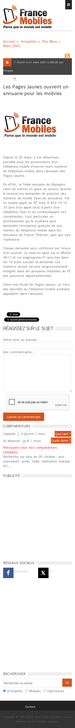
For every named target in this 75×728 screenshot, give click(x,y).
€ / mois (34, 440)
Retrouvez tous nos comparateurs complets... (30, 449)
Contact (30, 706)
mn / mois (37, 433)
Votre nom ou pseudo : (21, 339)
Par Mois (49, 41)
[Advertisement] (37, 518)
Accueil (9, 41)
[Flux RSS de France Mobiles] (67, 55)
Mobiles (35, 690)
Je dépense (12, 440)
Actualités (29, 41)
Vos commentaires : (18, 352)
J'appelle (9, 433)
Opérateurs (55, 690)
